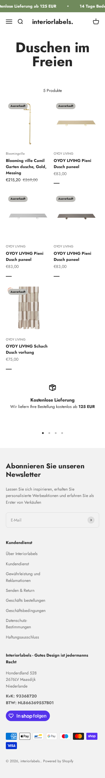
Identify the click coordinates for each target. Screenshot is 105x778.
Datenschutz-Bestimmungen (18, 623)
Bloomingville (15, 153)
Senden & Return (20, 590)
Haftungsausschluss (22, 637)
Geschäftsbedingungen (26, 610)
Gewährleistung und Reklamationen (23, 577)
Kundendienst (17, 564)
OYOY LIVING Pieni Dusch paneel (72, 164)
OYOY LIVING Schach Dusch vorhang (27, 349)
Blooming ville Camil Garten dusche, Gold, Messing (26, 167)
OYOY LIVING (64, 153)
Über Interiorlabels (22, 554)
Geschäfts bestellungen (25, 600)
